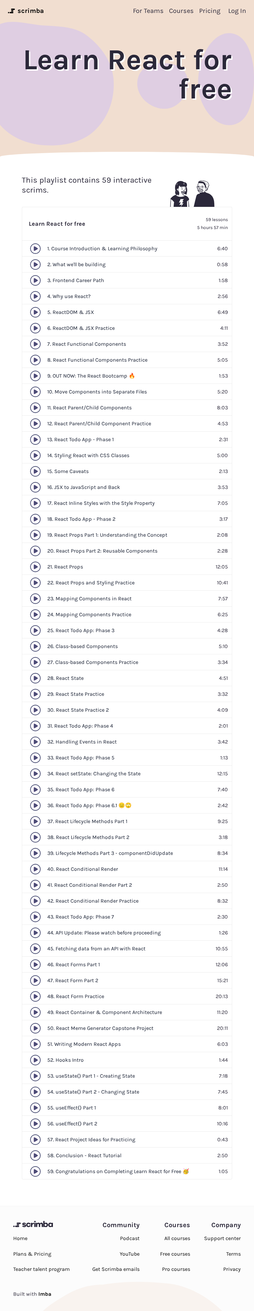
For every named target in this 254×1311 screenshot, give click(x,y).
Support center (222, 1238)
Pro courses (176, 1269)
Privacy (232, 1269)
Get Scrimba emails (116, 1269)
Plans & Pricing (32, 1254)
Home (20, 1238)
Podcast (130, 1238)
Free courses (175, 1254)
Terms (233, 1254)
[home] (10, 11)
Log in (237, 11)
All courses (177, 1238)
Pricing (209, 11)
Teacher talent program (41, 1269)
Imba (44, 1294)
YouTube (130, 1254)
